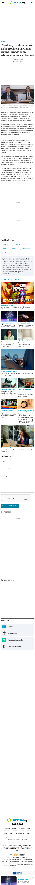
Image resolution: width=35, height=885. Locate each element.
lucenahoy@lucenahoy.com (25, 864)
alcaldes (5, 253)
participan (17, 244)
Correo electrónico (6, 469)
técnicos (15, 253)
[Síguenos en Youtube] (20, 824)
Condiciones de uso (23, 837)
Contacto (24, 839)
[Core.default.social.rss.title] (22, 824)
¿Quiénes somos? (11, 837)
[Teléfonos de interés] (17, 646)
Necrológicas (20, 833)
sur (25, 244)
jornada (5, 248)
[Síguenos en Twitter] (15, 824)
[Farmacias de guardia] (17, 640)
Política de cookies (13, 839)
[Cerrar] (33, 878)
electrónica (6, 244)
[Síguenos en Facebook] (13, 824)
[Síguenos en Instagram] (17, 824)
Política (7, 828)
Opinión (22, 831)
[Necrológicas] (17, 633)
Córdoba (29, 831)
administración (26, 248)
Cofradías (6, 831)
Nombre (3, 461)
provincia (14, 248)
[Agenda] (17, 627)
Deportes (14, 831)
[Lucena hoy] (17, 822)
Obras (11, 833)
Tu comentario (5, 477)
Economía (22, 828)
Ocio (29, 828)
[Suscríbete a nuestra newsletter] (17, 266)
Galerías (28, 833)
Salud (5, 833)
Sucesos (3, 42)
